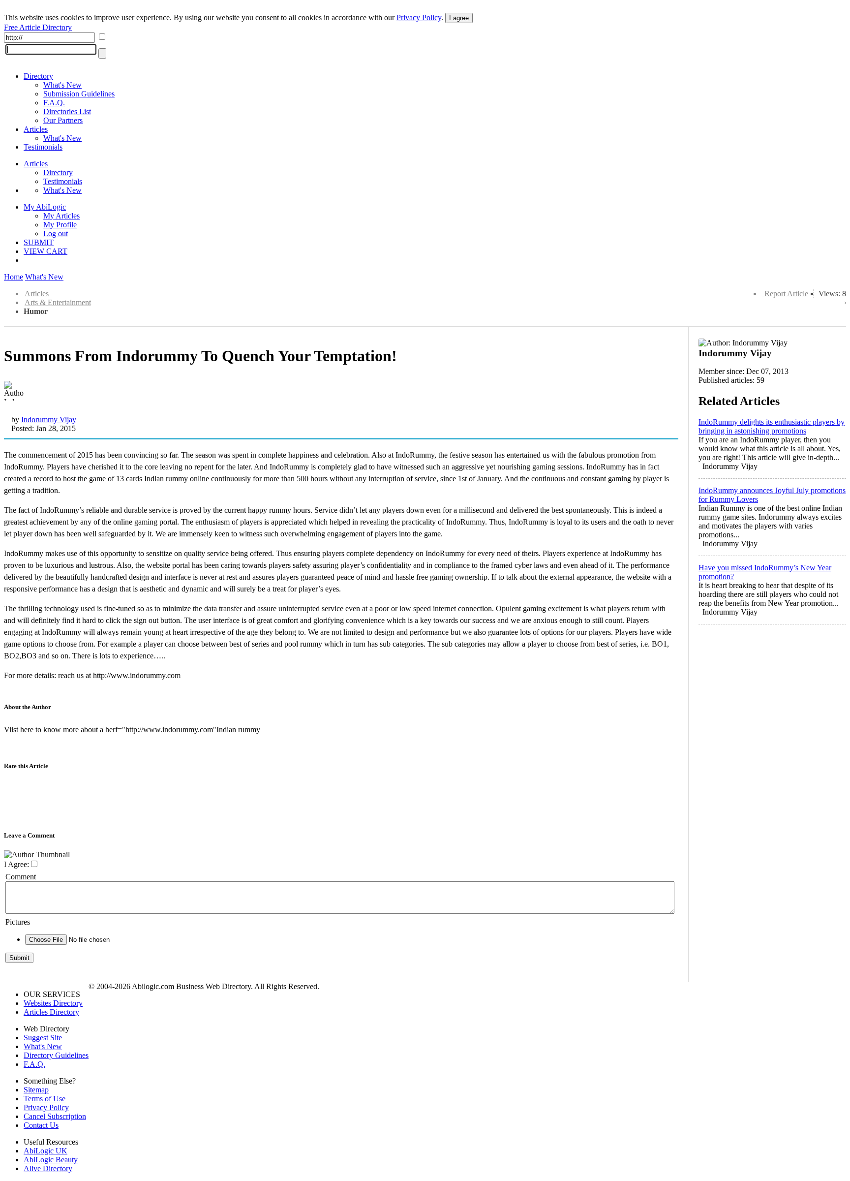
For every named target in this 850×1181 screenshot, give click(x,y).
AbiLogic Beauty (51, 1159)
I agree (459, 18)
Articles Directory (51, 1012)
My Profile (60, 224)
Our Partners (63, 120)
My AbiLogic (45, 207)
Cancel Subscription (55, 1116)
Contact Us (41, 1125)
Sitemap (36, 1090)
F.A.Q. (54, 102)
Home (13, 277)
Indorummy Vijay (48, 419)
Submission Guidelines (79, 94)
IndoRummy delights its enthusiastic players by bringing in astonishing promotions (771, 426)
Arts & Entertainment (58, 302)
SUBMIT (39, 242)
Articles (36, 129)
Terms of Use (44, 1098)
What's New (62, 85)
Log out (55, 233)
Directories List (67, 111)
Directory (38, 76)
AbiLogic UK (45, 1151)
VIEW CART (45, 251)
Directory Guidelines (56, 1055)
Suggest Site (43, 1037)
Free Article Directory (38, 27)
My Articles (61, 216)
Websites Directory (53, 1003)
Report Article (786, 293)
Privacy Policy (418, 17)
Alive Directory (48, 1168)
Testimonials (43, 147)
